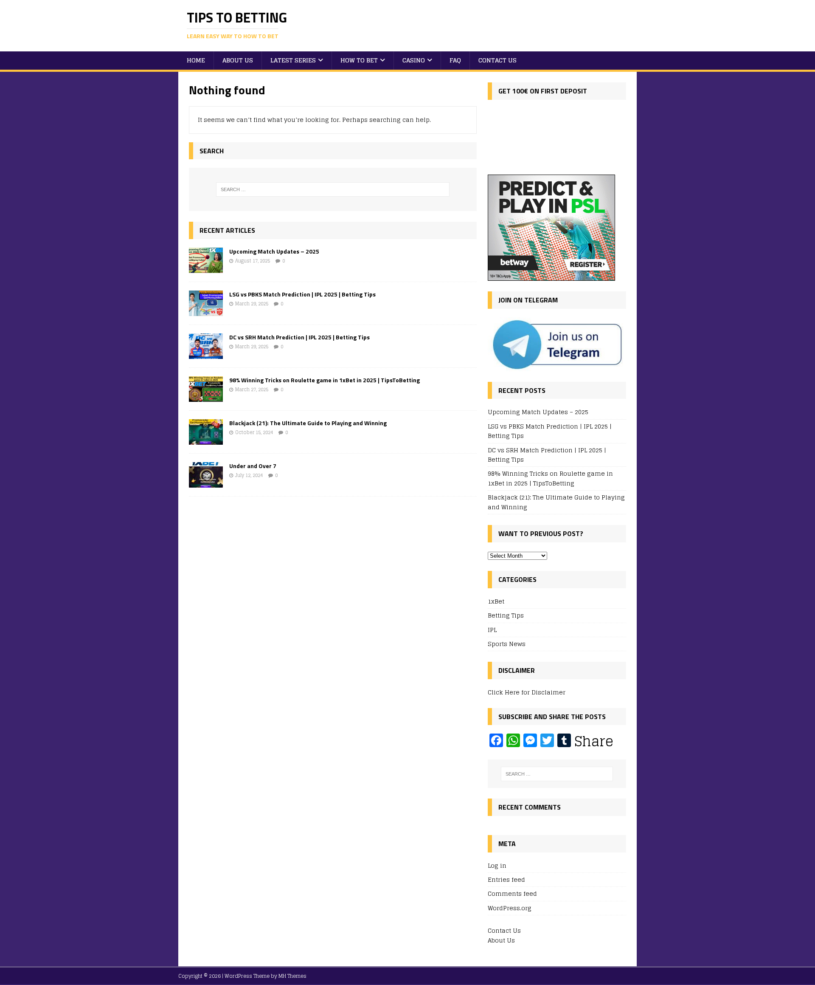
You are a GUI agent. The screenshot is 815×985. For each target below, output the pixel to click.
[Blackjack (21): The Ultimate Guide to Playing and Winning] (206, 440)
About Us (237, 60)
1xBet (496, 602)
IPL (492, 629)
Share (593, 741)
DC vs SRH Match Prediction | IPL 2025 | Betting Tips (299, 337)
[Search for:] (332, 189)
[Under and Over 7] (206, 482)
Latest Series (293, 60)
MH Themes (292, 975)
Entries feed (506, 879)
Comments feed (512, 893)
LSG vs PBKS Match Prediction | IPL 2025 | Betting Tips (302, 294)
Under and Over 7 (252, 465)
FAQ (455, 60)
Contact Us (497, 60)
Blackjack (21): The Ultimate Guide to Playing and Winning (308, 422)
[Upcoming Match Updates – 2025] (206, 268)
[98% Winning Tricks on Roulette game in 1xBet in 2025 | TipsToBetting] (206, 397)
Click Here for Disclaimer (526, 692)
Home (196, 60)
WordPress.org (509, 908)
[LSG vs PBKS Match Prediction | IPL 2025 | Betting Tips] (206, 311)
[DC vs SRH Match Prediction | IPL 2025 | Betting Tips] (206, 354)
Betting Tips (506, 615)
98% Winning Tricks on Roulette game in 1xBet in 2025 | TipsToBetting (324, 379)
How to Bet (359, 60)
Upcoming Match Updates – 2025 (274, 251)
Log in (497, 866)
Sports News (507, 643)
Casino (413, 60)
